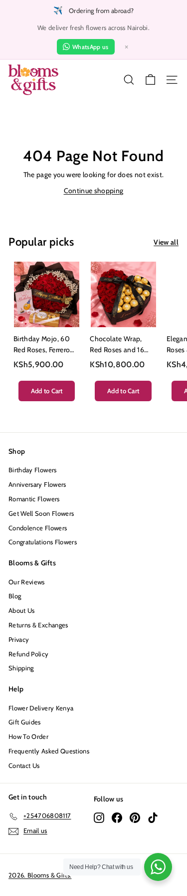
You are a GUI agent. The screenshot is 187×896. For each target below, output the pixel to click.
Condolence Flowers (37, 528)
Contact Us (24, 765)
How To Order (28, 736)
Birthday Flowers (32, 470)
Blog (14, 596)
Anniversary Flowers (37, 484)
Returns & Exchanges (38, 625)
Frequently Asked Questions (48, 751)
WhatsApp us (90, 47)
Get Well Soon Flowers (41, 513)
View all (166, 242)
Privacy (18, 639)
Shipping (21, 668)
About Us (21, 610)
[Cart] (150, 80)
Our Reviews (26, 582)
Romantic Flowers (34, 499)
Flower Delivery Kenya (40, 708)
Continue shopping (94, 190)
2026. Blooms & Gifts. (39, 875)
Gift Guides (24, 722)
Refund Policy (28, 654)
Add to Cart (47, 391)
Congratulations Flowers (42, 542)
